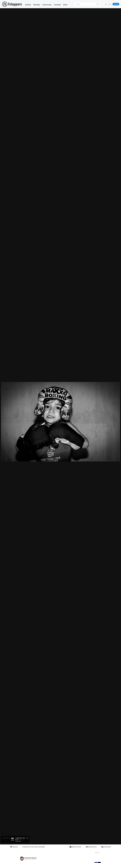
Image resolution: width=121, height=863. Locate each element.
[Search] (101, 4)
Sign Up (116, 4)
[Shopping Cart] (105, 4)
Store (65, 4)
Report (98, 852)
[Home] (12, 4)
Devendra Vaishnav (30, 858)
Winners (15, 847)
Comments (107, 847)
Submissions (92, 847)
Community (46, 4)
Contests (57, 4)
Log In (109, 4)
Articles (28, 4)
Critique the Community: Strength (33, 847)
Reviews (36, 4)
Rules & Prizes (76, 847)
